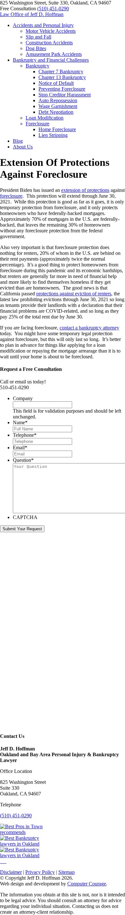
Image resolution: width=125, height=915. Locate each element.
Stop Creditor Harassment (64, 94)
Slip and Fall (38, 37)
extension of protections (85, 190)
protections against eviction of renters (73, 293)
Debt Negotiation (55, 112)
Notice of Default (56, 83)
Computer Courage (86, 883)
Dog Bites (36, 48)
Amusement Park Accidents (54, 54)
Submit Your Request (22, 528)
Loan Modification (44, 118)
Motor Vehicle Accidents (51, 31)
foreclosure (11, 196)
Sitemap (66, 872)
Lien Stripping (53, 135)
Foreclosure (37, 123)
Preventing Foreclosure (61, 89)
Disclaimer (11, 872)
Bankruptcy (37, 65)
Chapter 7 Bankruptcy (60, 71)
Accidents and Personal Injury (43, 25)
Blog (18, 141)
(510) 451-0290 (53, 8)
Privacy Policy (40, 872)
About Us (23, 146)
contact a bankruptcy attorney (89, 327)
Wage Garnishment (57, 106)
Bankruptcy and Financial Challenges (51, 60)
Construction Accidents (49, 42)
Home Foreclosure (57, 129)
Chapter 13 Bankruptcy (62, 77)
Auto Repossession (57, 100)
